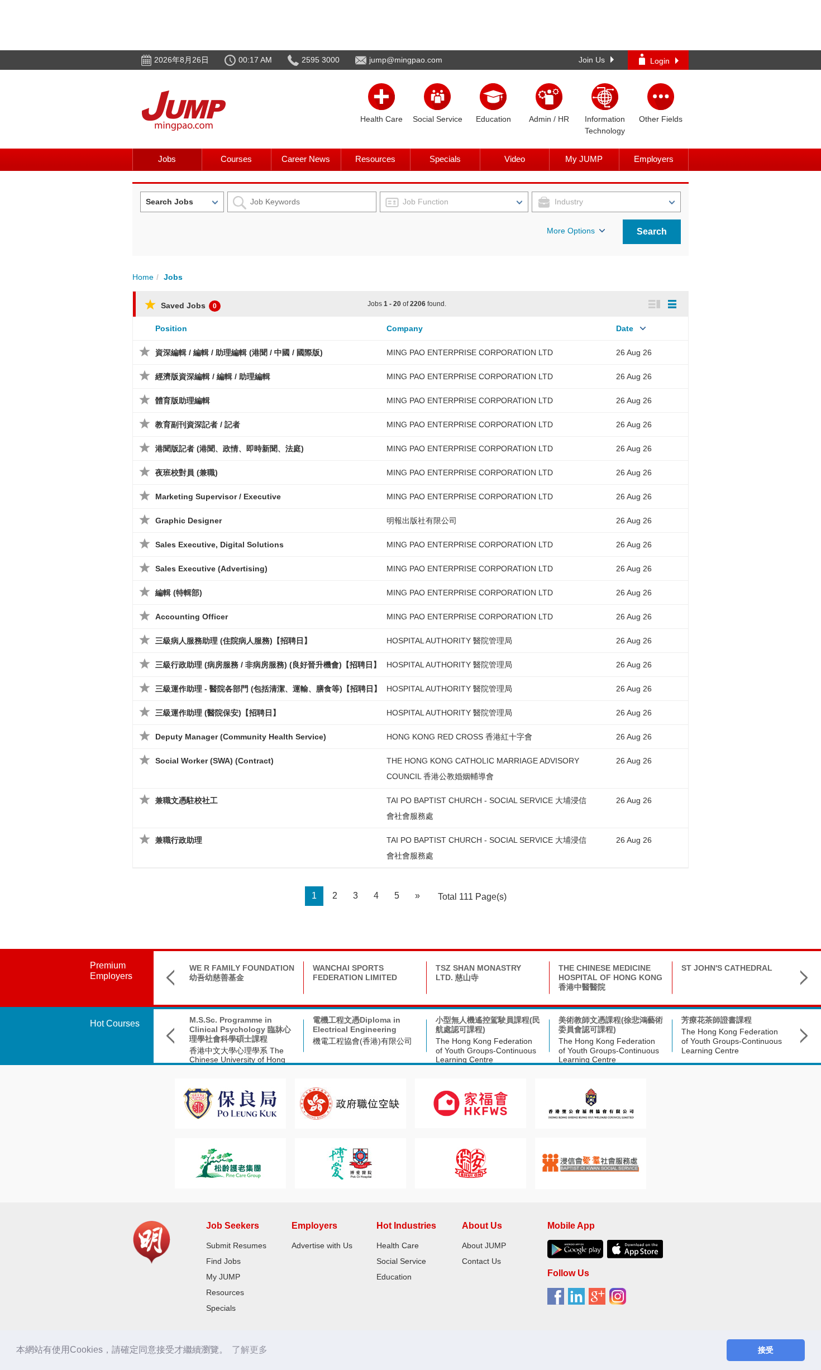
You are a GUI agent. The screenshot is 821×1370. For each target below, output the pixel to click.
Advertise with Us (322, 1245)
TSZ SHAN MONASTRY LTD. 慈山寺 (478, 972)
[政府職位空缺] (350, 1103)
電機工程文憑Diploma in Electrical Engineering (356, 1024)
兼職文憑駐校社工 (186, 800)
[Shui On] (471, 1162)
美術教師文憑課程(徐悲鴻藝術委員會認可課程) (611, 1024)
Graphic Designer (188, 520)
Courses (236, 159)
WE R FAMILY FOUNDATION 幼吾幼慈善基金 (241, 972)
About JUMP (484, 1245)
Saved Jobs (188, 305)
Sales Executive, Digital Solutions (219, 544)
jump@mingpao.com (405, 59)
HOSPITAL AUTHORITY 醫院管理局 (449, 640)
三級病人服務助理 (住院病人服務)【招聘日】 (233, 640)
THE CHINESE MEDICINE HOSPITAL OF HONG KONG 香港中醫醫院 (610, 977)
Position (171, 328)
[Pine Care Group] (230, 1162)
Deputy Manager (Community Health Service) (240, 736)
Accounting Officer (191, 616)
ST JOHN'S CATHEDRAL (726, 967)
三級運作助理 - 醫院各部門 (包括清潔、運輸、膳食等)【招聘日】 (268, 688)
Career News (305, 159)
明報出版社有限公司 (421, 520)
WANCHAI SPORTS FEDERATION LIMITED (355, 972)
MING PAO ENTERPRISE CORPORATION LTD (469, 352)
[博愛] (350, 1162)
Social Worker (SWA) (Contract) (214, 760)
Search (652, 231)
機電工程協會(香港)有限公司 (362, 1041)
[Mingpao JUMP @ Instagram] (619, 1300)
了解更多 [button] (250, 1349)
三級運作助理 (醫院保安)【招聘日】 (217, 712)
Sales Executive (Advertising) (211, 568)
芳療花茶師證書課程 (716, 1019)
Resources (375, 159)
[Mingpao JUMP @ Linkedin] (578, 1300)
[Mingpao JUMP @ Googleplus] (599, 1300)
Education (394, 1276)
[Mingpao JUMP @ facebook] (557, 1300)
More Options (571, 230)
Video (514, 159)
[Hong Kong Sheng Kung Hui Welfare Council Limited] (591, 1103)
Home (143, 277)
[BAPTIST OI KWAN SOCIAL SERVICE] (591, 1162)
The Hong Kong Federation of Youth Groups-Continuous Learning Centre (486, 1051)
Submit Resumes (236, 1245)
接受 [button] (766, 1349)
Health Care (397, 1245)
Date (624, 328)
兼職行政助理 (178, 840)
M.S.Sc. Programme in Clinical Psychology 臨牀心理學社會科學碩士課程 (240, 1029)
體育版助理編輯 (182, 400)
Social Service (401, 1261)
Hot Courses (115, 1023)
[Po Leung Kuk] (230, 1103)
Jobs (167, 159)
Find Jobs (223, 1261)
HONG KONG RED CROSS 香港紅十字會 (459, 736)
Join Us (592, 59)
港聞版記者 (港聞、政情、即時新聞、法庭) (229, 448)
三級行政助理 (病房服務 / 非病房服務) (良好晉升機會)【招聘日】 (268, 664)
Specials (445, 159)
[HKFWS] (470, 1103)
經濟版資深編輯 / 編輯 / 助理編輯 (212, 376)
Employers (654, 159)
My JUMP (584, 159)
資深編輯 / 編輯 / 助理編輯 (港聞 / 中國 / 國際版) (239, 352)
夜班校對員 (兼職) (186, 472)
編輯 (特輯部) (178, 592)
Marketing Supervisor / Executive (218, 496)
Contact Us (481, 1261)
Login (660, 60)
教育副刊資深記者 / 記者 (197, 424)
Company (404, 328)
